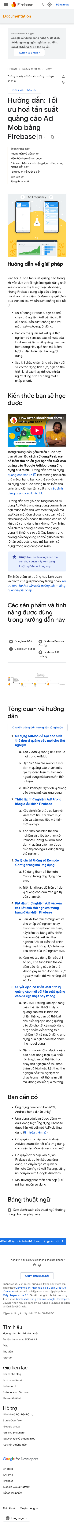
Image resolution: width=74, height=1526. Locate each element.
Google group (11, 1426)
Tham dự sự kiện (12, 1398)
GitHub (7, 1357)
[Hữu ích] (63, 76)
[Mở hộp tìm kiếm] (42, 4)
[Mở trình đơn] (6, 4)
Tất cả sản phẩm (12, 1493)
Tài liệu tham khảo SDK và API (20, 1339)
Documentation (17, 16)
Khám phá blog (12, 1374)
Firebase (12, 68)
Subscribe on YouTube (16, 1392)
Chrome (8, 1474)
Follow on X (10, 1386)
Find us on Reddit (13, 1380)
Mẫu (5, 1345)
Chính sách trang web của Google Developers (42, 1299)
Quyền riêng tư (29, 1508)
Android (8, 1468)
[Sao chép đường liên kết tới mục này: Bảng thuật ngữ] (54, 1200)
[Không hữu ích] (63, 82)
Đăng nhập (62, 4)
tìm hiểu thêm (33, 1132)
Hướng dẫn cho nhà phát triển (21, 1333)
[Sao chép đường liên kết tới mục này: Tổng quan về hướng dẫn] (21, 716)
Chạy (49, 68)
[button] (22, 641)
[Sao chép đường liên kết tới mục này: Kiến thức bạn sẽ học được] (26, 403)
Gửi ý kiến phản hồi (24, 90)
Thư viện (8, 1351)
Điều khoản (9, 1508)
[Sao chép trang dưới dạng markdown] (52, 137)
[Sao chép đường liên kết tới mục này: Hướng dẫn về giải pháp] (11, 270)
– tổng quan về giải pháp (36, 585)
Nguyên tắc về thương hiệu (19, 1438)
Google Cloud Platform (17, 1487)
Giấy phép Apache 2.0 (15, 1295)
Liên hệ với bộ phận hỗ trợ (18, 1414)
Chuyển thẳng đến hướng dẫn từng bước (37, 727)
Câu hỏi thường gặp (15, 1444)
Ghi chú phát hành (14, 1432)
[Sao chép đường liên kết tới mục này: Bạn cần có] (41, 1097)
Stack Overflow (12, 1420)
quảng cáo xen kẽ (20, 475)
